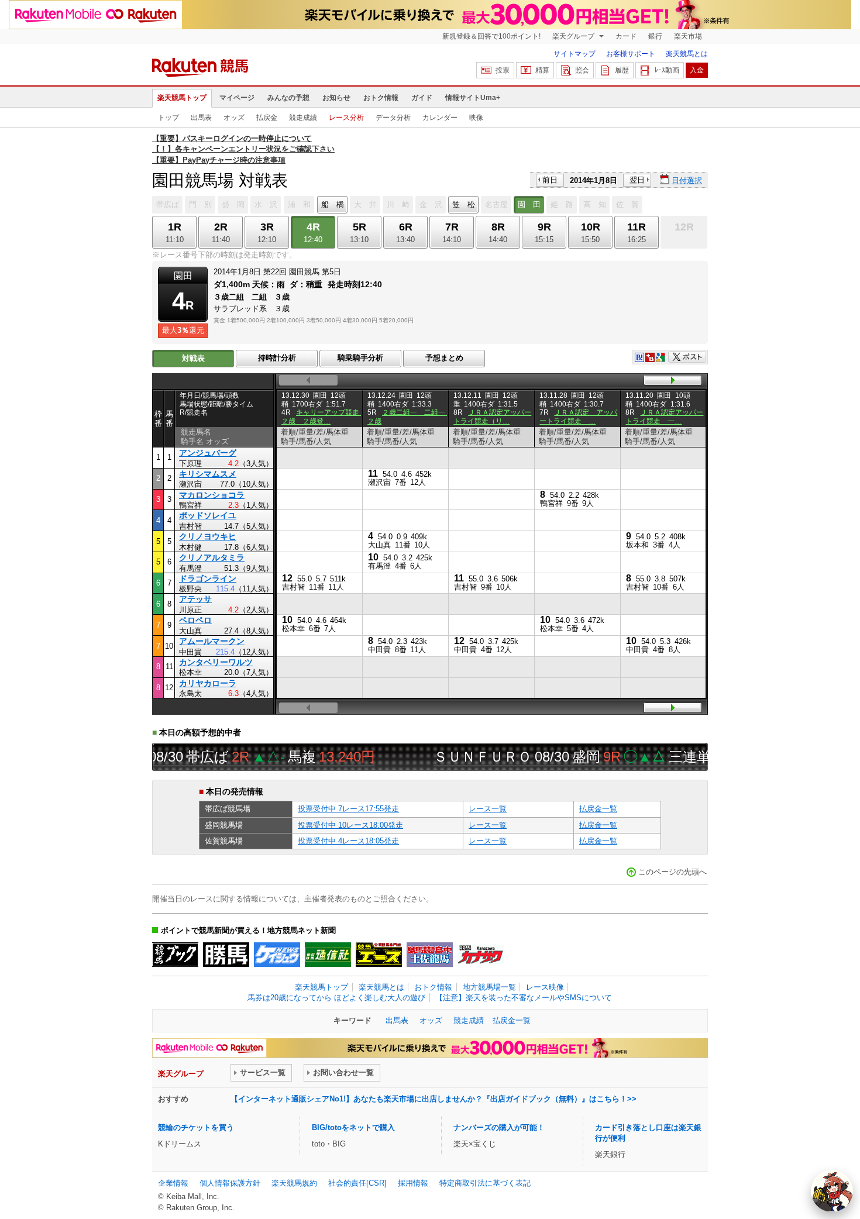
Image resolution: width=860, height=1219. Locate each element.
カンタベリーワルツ (216, 662)
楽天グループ (574, 36)
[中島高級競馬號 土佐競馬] (430, 954)
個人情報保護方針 (229, 1183)
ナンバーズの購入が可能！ (499, 1127)
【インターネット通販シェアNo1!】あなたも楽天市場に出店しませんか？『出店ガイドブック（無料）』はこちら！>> (434, 1098)
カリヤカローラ (207, 683)
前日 (550, 179)
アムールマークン (212, 641)
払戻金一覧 (598, 808)
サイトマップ (574, 54)
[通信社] (328, 954)
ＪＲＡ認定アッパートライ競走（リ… (492, 416)
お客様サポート (630, 54)
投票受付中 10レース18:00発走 (350, 825)
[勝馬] (226, 954)
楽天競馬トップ (182, 98)
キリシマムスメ (207, 473)
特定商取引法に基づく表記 (485, 1183)
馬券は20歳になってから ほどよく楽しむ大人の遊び (336, 997)
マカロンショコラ (212, 495)
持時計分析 (277, 357)
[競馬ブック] (175, 954)
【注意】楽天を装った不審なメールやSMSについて (523, 997)
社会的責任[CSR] (357, 1183)
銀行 (655, 36)
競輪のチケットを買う (196, 1127)
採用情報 (413, 1183)
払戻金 (266, 117)
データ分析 (393, 117)
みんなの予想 (288, 98)
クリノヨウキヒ (207, 536)
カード (626, 36)
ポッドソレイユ (207, 515)
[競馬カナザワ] (480, 954)
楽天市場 (688, 36)
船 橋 (332, 204)
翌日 (637, 179)
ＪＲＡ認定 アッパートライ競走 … (578, 416)
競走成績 (303, 117)
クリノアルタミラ (212, 557)
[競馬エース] (379, 954)
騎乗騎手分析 (360, 357)
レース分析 (346, 117)
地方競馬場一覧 (489, 987)
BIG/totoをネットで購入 (353, 1127)
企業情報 (173, 1183)
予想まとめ (444, 357)
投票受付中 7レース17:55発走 (348, 808)
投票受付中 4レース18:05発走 (348, 840)
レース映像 (545, 987)
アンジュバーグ (207, 452)
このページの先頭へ (672, 871)
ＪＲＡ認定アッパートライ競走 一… (664, 416)
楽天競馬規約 (294, 1183)
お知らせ (336, 98)
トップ (168, 117)
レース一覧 (488, 808)
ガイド (421, 98)
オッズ (234, 117)
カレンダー (439, 117)
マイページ (236, 98)
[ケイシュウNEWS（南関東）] (277, 954)
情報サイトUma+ (472, 98)
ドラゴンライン (207, 578)
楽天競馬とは (687, 54)
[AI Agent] (832, 1191)
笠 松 (463, 204)
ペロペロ (195, 620)
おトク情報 (380, 98)
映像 (476, 117)
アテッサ (195, 599)
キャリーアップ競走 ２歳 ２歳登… (323, 416)
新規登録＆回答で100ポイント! (491, 36)
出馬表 (201, 117)
